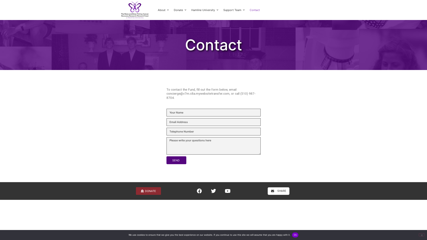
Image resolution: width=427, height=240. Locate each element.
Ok (295, 235)
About (161, 10)
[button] (279, 191)
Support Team (232, 10)
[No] (421, 234)
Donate (178, 10)
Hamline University (203, 10)
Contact (255, 10)
